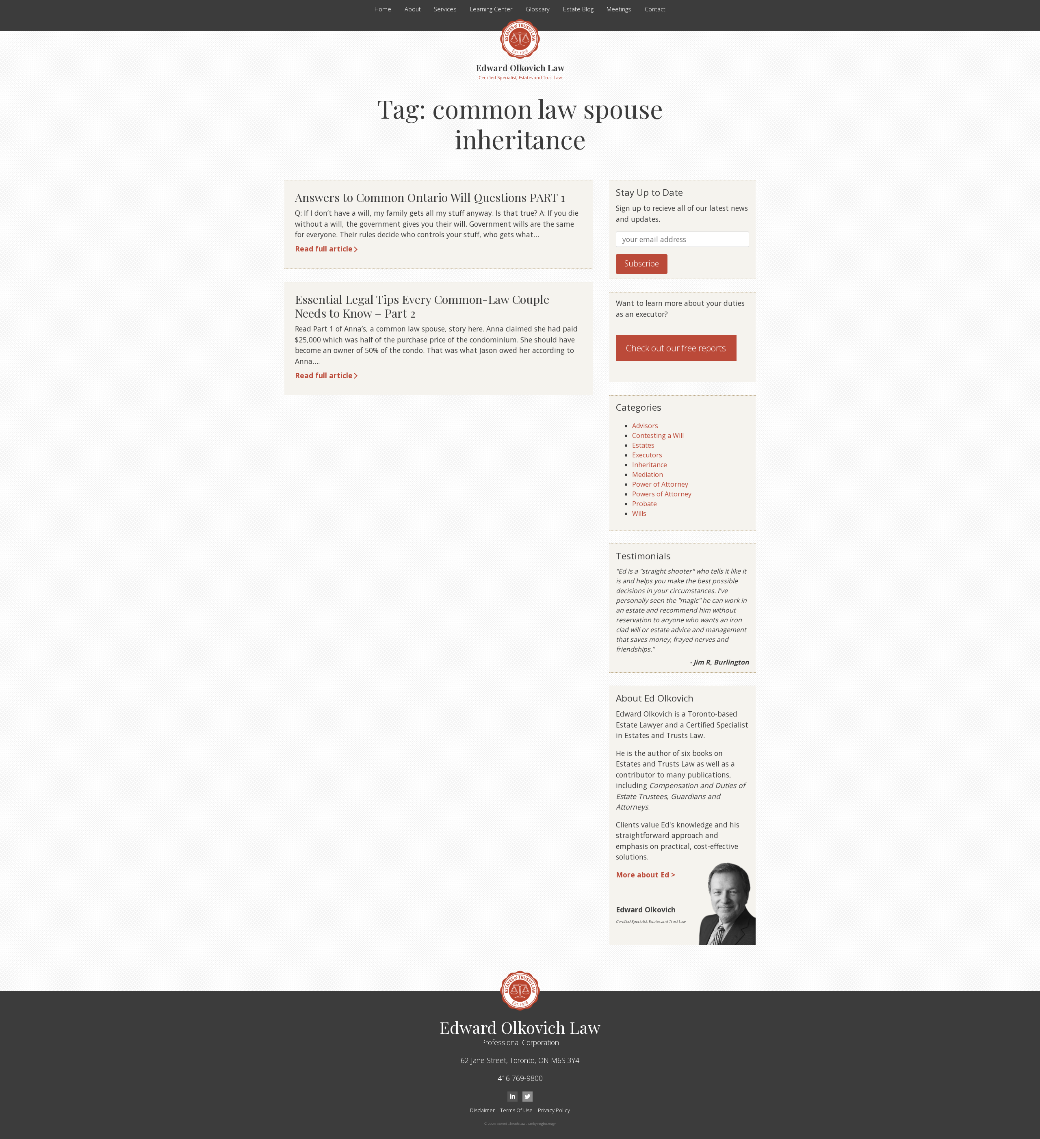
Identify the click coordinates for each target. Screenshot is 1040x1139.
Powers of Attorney (661, 493)
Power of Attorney (660, 484)
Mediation (647, 474)
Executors (647, 454)
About (413, 9)
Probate (644, 503)
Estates (643, 445)
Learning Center (491, 9)
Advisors (645, 425)
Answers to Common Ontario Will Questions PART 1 (430, 197)
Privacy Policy (554, 1110)
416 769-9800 (520, 1078)
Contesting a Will (658, 435)
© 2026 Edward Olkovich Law (504, 1123)
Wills (639, 513)
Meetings (619, 9)
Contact (655, 9)
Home (383, 9)
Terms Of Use (516, 1110)
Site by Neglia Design (542, 1123)
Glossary (538, 9)
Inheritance (649, 464)
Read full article (324, 248)
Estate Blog (578, 9)
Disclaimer (482, 1110)
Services (445, 9)
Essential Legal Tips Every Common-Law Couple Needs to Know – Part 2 (422, 306)
